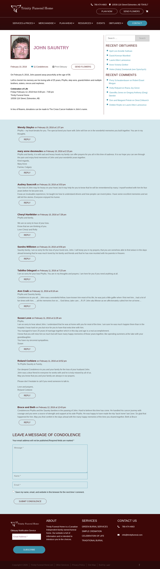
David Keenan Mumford (119, 55)
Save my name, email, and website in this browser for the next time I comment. (49, 492)
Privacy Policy (78, 565)
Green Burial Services (95, 527)
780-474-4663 (100, 5)
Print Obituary (61, 67)
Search (142, 38)
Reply (27, 139)
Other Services (62, 565)
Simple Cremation (92, 531)
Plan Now (107, 11)
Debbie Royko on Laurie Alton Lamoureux (127, 105)
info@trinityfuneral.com (132, 535)
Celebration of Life (93, 536)
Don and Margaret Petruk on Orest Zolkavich (129, 100)
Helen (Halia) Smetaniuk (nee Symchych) (127, 69)
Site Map (92, 565)
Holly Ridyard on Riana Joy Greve (124, 88)
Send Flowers (132, 11)
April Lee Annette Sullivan (120, 51)
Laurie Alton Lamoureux (119, 60)
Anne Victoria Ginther (118, 65)
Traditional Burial (92, 540)
